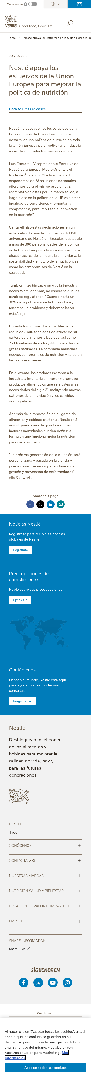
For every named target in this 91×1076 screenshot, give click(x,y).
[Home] (29, 21)
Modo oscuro (15, 4)
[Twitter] (38, 982)
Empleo (45, 920)
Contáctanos (45, 860)
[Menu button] (82, 22)
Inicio (13, 832)
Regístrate (20, 550)
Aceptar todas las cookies (45, 1067)
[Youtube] (53, 982)
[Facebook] (23, 982)
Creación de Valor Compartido (45, 905)
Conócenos (45, 845)
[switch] (32, 4)
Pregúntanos (22, 701)
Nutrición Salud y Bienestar (45, 890)
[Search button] (73, 22)
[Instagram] (67, 982)
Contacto (79, 4)
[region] (45, 1047)
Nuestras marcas (45, 875)
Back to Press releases (27, 108)
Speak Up (20, 600)
